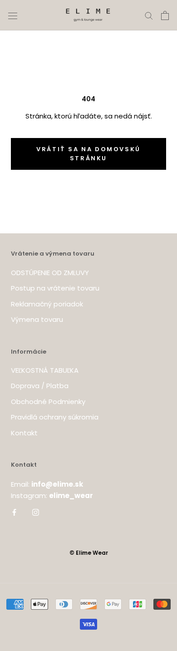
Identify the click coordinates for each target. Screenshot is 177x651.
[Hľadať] (149, 15)
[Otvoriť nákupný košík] (165, 15)
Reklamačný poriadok (47, 304)
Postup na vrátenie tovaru (55, 288)
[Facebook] (14, 512)
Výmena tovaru (37, 319)
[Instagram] (35, 512)
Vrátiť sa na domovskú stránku (88, 154)
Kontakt (24, 433)
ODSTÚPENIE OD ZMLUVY (50, 272)
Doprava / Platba (40, 385)
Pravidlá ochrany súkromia (54, 417)
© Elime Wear (88, 553)
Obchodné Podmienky (48, 401)
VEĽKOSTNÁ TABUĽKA (45, 370)
